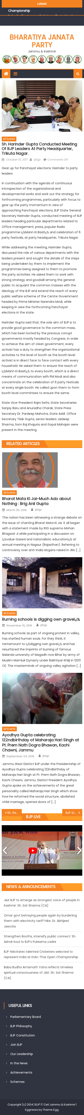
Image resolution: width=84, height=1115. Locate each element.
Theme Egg (51, 1110)
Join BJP (16, 1044)
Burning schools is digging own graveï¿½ (41, 619)
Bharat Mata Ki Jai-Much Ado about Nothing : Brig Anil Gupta (36, 501)
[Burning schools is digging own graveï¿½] (42, 582)
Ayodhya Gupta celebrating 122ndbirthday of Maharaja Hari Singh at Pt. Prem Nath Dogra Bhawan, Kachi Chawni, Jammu (40, 742)
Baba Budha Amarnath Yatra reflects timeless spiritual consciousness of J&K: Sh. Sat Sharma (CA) (38, 957)
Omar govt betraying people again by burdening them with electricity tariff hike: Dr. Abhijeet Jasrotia (40, 905)
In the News (19, 1063)
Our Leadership (21, 1054)
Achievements (21, 1072)
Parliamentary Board (25, 1017)
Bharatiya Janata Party (42, 41)
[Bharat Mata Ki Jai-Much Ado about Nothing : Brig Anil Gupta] (42, 470)
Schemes (17, 1082)
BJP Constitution (22, 1035)
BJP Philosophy (21, 1026)
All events (9, 139)
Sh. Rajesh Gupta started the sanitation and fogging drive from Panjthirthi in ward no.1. (14, 813)
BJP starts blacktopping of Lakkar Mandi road (74, 813)
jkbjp (37, 160)
